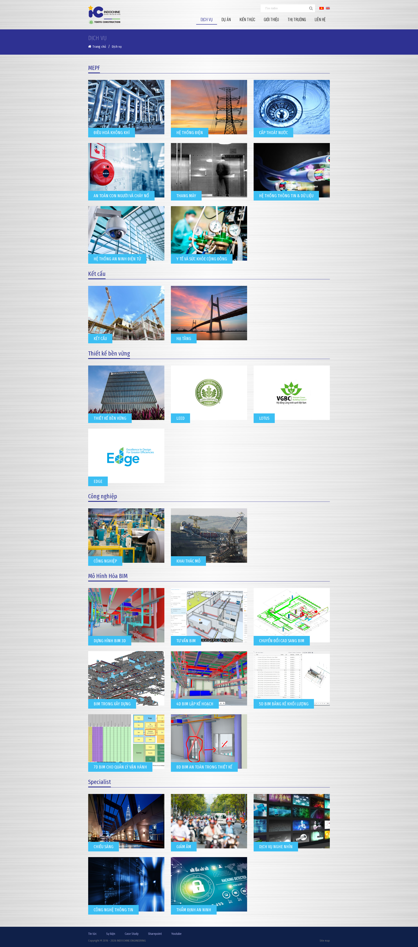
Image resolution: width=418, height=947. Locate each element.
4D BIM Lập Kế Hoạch (194, 703)
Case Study (131, 934)
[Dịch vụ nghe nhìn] (292, 821)
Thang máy (186, 195)
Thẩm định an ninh (193, 909)
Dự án (226, 19)
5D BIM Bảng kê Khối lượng (283, 703)
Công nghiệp (105, 561)
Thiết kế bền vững (110, 418)
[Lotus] (292, 393)
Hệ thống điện (189, 132)
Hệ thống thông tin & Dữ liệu (286, 195)
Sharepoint (155, 934)
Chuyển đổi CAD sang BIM (281, 640)
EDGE (98, 481)
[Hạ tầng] (209, 313)
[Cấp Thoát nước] (292, 107)
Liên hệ (320, 19)
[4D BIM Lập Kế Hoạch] (209, 678)
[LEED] (209, 393)
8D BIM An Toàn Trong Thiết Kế (204, 767)
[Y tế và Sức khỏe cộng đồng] (209, 233)
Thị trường (297, 19)
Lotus (264, 418)
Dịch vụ (207, 19)
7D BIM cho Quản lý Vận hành (120, 767)
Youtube (176, 934)
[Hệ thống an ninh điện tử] (126, 233)
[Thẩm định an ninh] (209, 884)
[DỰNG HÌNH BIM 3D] (126, 615)
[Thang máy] (209, 170)
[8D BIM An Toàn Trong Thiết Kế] (209, 741)
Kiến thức (247, 19)
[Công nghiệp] (126, 535)
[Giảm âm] (209, 821)
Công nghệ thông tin (113, 909)
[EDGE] (126, 456)
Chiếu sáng (103, 846)
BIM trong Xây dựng (112, 703)
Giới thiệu (271, 19)
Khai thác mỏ (188, 561)
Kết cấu (100, 338)
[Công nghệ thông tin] (126, 884)
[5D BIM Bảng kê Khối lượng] (292, 678)
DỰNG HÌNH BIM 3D (110, 640)
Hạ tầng (183, 338)
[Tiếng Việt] (321, 8)
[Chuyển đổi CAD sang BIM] (292, 615)
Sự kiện (110, 934)
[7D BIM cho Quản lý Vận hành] (126, 741)
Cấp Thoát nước (273, 132)
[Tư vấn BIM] (209, 615)
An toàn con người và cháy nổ (121, 195)
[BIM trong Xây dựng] (126, 678)
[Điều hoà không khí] (126, 107)
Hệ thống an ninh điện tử (117, 258)
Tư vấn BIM (186, 640)
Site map (325, 940)
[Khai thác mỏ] (209, 535)
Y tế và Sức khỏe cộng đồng (201, 258)
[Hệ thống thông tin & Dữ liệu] (292, 170)
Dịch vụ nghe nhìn (276, 846)
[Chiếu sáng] (126, 821)
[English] (328, 8)
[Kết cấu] (126, 313)
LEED (180, 418)
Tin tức (92, 934)
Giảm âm (183, 846)
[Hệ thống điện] (209, 107)
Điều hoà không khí (112, 132)
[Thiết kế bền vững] (126, 393)
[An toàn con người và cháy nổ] (126, 170)
